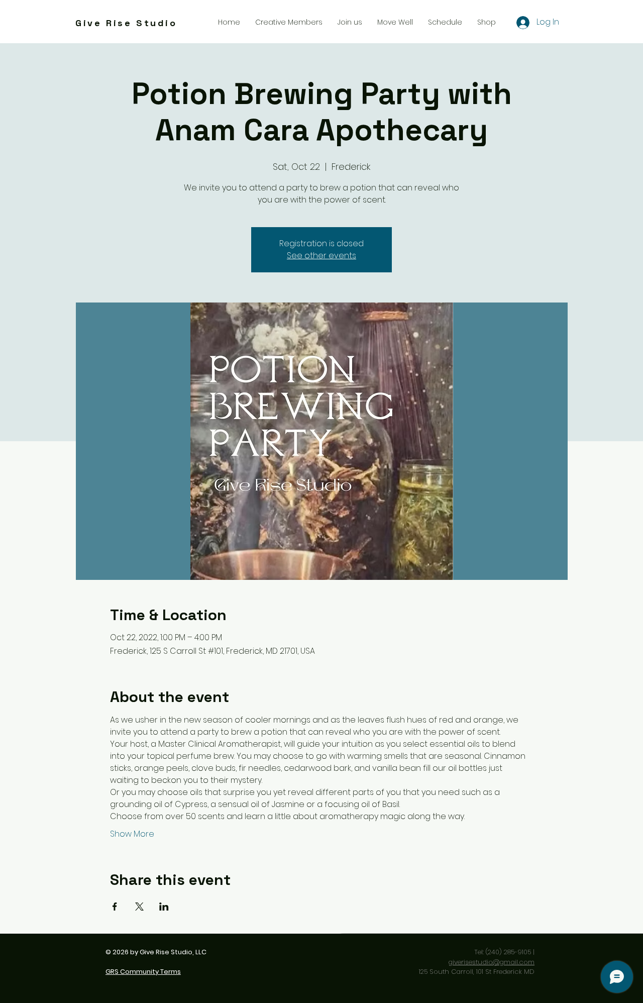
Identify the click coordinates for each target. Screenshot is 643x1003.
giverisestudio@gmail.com (491, 962)
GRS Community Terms (143, 971)
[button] (350, 22)
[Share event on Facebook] (115, 906)
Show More (132, 834)
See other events (321, 255)
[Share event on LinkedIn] (164, 906)
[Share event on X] (139, 906)
